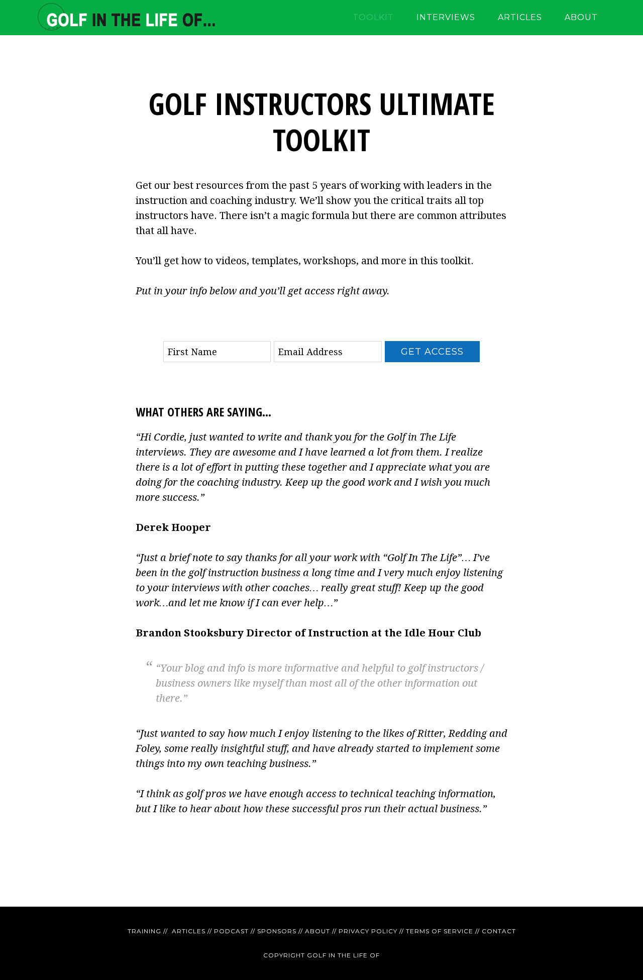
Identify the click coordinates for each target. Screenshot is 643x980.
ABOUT (317, 931)
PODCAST (231, 931)
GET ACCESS (432, 351)
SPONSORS (276, 931)
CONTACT (499, 931)
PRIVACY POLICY (368, 931)
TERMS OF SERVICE (439, 931)
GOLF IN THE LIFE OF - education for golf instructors (125, 17)
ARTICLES (188, 931)
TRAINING (144, 931)
